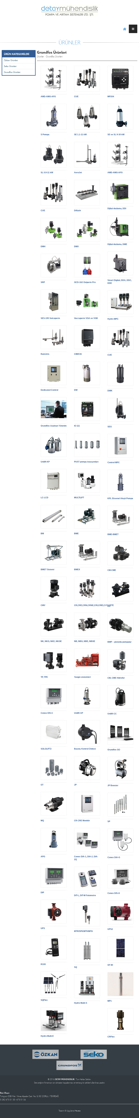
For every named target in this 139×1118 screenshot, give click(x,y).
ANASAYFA (125, 29)
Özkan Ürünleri (11, 60)
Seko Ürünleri (10, 66)
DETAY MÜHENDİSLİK (69, 10)
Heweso (78, 1110)
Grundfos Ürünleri (12, 72)
